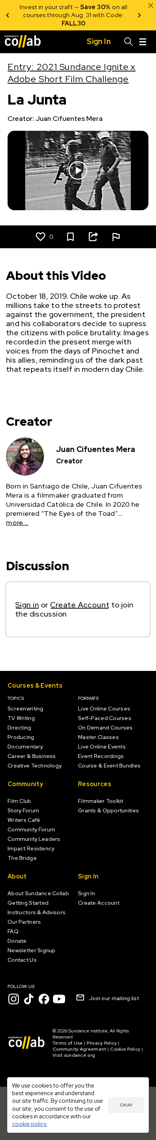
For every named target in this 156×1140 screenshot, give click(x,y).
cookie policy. (29, 1124)
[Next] (139, 15)
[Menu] (142, 41)
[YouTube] (59, 999)
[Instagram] (14, 999)
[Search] (128, 41)
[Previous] (7, 15)
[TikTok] (29, 999)
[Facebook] (44, 999)
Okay (126, 1105)
